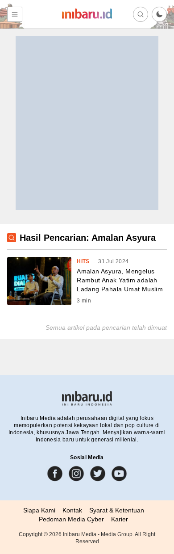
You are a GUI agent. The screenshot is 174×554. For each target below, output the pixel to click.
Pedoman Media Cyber (71, 519)
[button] (159, 14)
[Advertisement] (87, 123)
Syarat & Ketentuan (116, 510)
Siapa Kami (39, 510)
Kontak (72, 510)
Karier (119, 519)
